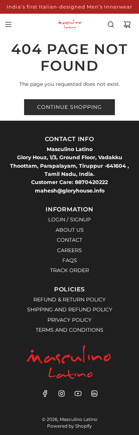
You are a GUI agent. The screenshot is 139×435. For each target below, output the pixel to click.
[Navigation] (8, 24)
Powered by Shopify (69, 426)
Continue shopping (69, 107)
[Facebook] (45, 393)
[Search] (111, 24)
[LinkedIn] (94, 393)
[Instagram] (61, 393)
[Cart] (127, 24)
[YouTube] (78, 393)
